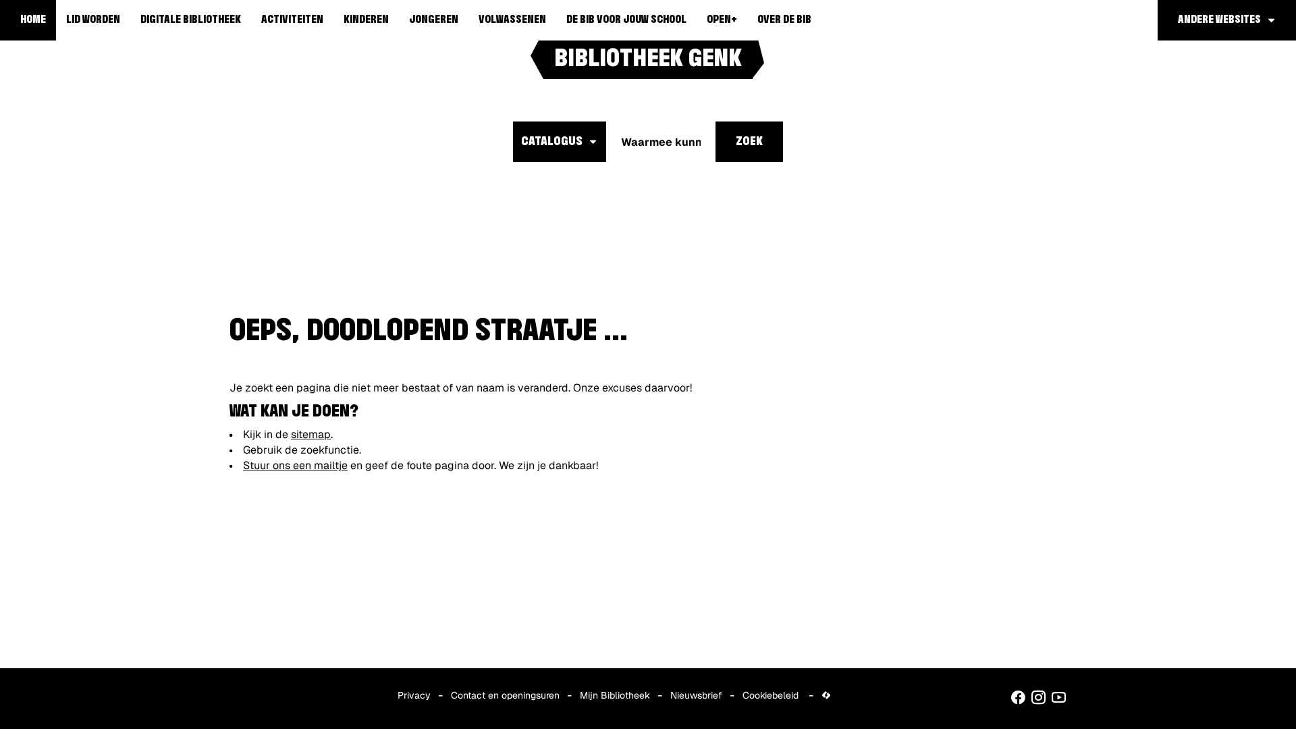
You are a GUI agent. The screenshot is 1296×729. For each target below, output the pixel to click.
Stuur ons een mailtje (295, 465)
